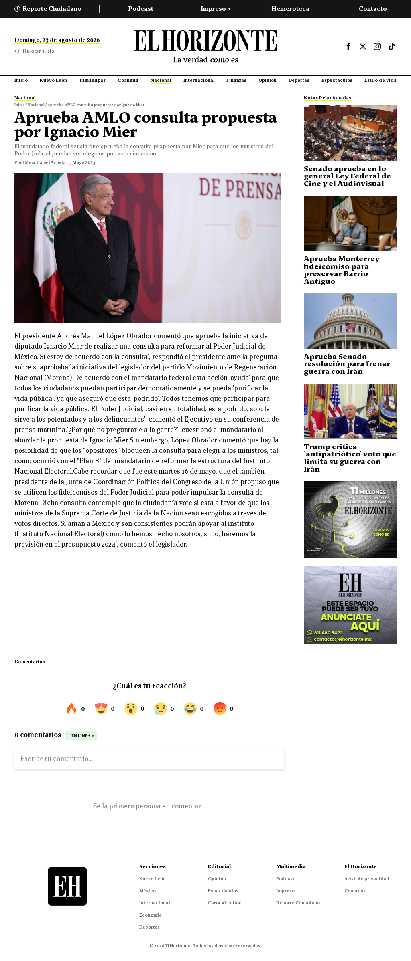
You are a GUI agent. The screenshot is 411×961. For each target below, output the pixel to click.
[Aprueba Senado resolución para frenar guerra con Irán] (350, 321)
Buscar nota (38, 51)
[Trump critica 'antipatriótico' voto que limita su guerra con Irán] (350, 411)
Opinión (217, 879)
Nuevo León (152, 879)
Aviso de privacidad (366, 879)
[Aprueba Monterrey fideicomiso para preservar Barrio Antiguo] (350, 223)
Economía (150, 915)
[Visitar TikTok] (392, 46)
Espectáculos (223, 891)
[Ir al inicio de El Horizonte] (205, 46)
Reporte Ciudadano (49, 8)
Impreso (215, 8)
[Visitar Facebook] (348, 46)
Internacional (154, 903)
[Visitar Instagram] (377, 46)
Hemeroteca (290, 8)
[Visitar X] (363, 46)
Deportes (149, 927)
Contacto (373, 8)
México (147, 891)
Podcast (140, 8)
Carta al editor (224, 903)
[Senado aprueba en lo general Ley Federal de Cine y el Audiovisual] (350, 133)
